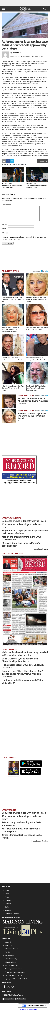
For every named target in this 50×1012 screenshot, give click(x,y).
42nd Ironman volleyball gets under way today (36, 186)
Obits (7, 907)
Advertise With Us (11, 949)
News (7, 894)
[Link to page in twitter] (12, 161)
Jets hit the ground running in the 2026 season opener (22, 538)
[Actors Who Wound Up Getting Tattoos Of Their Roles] (37, 345)
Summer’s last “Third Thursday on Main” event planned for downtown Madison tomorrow (22, 674)
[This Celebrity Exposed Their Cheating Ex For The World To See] (13, 284)
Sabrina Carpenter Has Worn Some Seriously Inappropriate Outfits (36, 299)
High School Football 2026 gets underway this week (23, 666)
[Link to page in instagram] (12, 986)
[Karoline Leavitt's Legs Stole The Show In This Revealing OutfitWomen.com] (9, 416)
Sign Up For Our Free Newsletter (16, 979)
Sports (7, 897)
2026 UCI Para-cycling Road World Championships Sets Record (20, 660)
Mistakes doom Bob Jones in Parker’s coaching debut (21, 544)
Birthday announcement (13, 969)
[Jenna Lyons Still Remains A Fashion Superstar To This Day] (13, 345)
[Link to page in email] (4, 161)
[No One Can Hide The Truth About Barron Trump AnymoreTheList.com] (9, 401)
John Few (16, 52)
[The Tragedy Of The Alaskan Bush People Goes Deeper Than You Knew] (37, 373)
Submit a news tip (11, 959)
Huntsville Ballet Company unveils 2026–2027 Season (23, 681)
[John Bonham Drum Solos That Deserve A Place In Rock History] (13, 373)
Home (7, 890)
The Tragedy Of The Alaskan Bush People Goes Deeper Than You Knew (36, 388)
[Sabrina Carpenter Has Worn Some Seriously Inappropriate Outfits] (37, 284)
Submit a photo (10, 962)
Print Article (42, 161)
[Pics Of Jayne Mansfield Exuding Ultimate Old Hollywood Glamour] (13, 315)
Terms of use (9, 955)
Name (5, 224)
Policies (7, 952)
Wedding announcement (13, 975)
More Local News (40, 549)
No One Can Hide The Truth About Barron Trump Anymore (33, 401)
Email (4, 228)
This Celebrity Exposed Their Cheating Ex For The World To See (12, 299)
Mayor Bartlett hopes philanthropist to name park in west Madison (25, 532)
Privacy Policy (9, 999)
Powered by (37, 395)
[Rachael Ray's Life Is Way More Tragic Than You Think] (37, 315)
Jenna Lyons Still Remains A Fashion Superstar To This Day (12, 359)
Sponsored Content (12, 914)
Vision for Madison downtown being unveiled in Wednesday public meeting (25, 653)
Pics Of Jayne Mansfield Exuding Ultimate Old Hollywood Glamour (10, 330)
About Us (8, 942)
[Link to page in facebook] (8, 161)
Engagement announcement (15, 972)
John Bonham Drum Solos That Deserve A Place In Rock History (13, 388)
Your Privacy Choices (36, 1005)
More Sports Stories (39, 841)
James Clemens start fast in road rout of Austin (22, 836)
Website (5, 233)
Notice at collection (29, 1009)
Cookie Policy (21, 999)
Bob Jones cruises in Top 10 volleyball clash (12, 186)
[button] (44, 9)
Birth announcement (12, 965)
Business (8, 910)
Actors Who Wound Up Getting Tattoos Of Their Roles (37, 359)
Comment (6, 204)
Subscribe (8, 945)
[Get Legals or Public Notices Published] (19, 483)
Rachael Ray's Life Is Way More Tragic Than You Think (37, 329)
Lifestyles (8, 904)
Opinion (8, 900)
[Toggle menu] (3, 8)
